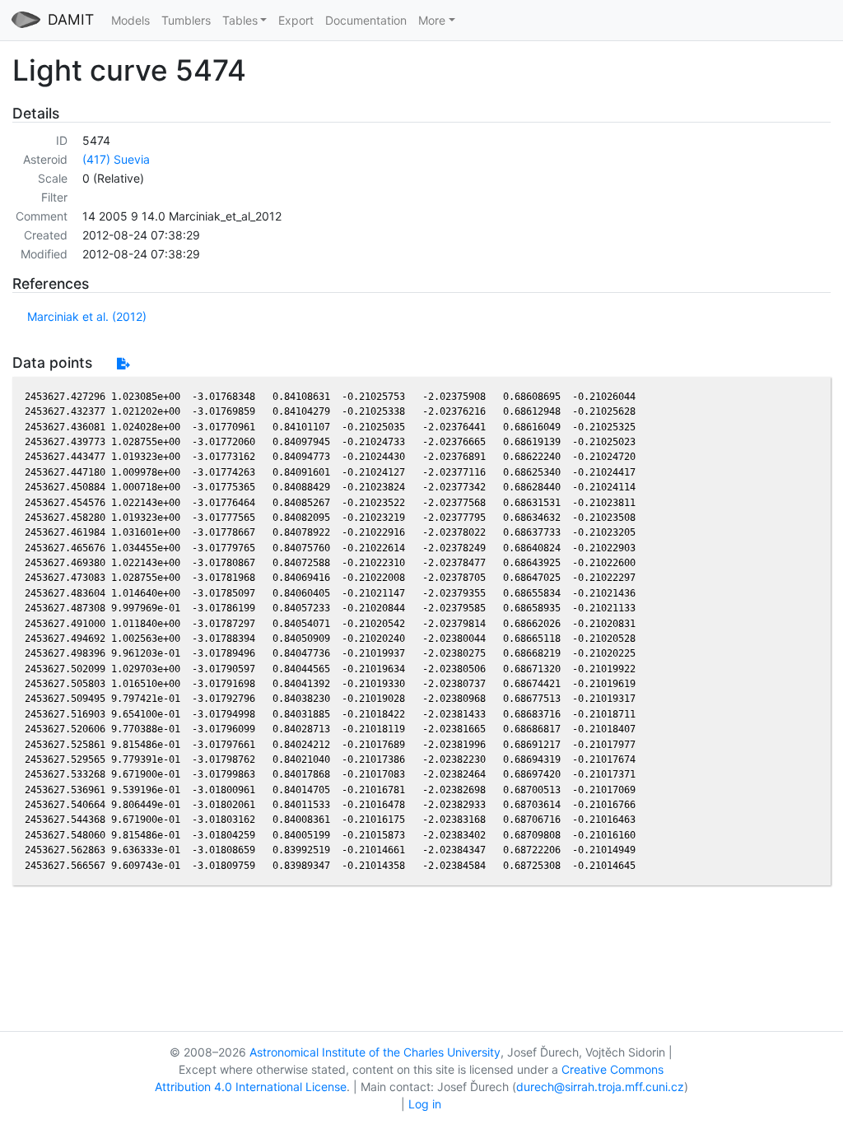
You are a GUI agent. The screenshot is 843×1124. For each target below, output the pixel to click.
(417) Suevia (116, 159)
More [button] (431, 20)
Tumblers (186, 20)
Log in (424, 1104)
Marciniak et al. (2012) (87, 316)
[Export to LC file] (123, 363)
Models (130, 20)
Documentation (366, 20)
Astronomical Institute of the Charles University (375, 1052)
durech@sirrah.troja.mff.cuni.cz (600, 1087)
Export (296, 20)
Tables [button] (240, 20)
